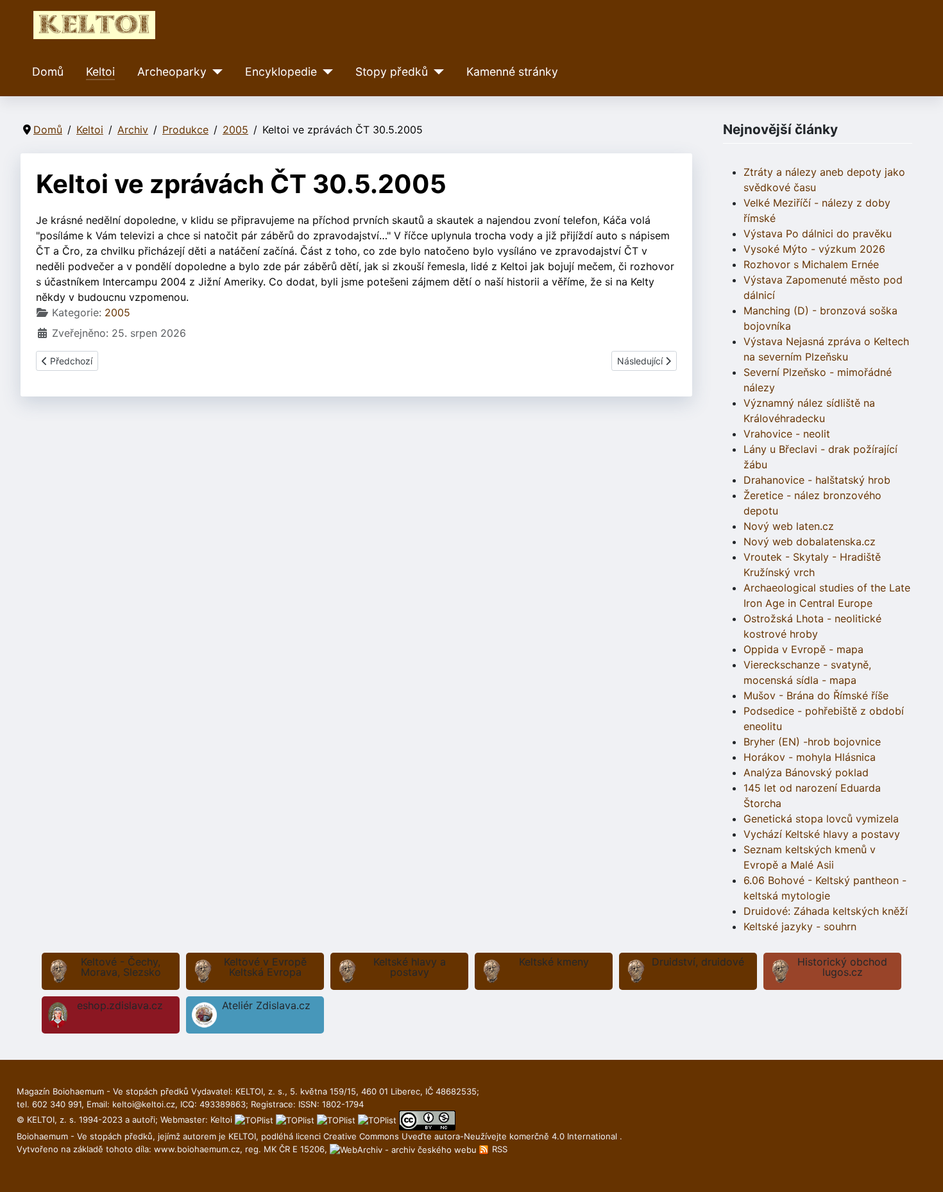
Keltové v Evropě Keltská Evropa (265, 966)
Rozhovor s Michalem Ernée (811, 264)
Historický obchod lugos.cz (842, 966)
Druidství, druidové (698, 961)
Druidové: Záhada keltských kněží (825, 911)
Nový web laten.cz (788, 526)
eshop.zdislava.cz (120, 1005)
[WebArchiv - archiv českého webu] (404, 1149)
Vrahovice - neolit (786, 433)
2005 (117, 312)
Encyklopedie (281, 71)
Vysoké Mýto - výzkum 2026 (814, 249)
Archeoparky (172, 71)
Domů (48, 71)
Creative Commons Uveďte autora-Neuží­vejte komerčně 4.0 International (471, 1136)
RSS (498, 1149)
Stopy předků (391, 71)
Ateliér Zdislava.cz (266, 1005)
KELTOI (242, 1136)
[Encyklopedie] (325, 72)
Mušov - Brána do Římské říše (815, 695)
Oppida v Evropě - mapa (803, 649)
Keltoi (100, 71)
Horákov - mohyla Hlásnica (809, 757)
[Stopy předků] (436, 72)
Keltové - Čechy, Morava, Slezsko (121, 966)
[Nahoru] (920, 1168)
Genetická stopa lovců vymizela (821, 818)
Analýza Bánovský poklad (806, 772)
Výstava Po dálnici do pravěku (817, 233)
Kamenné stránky (512, 71)
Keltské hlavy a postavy (409, 966)
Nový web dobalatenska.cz (809, 541)
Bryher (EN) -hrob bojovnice (812, 741)
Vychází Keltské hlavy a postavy (821, 834)
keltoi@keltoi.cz (143, 1104)
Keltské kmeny (554, 961)
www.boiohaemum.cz (197, 1149)
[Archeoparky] (215, 72)
